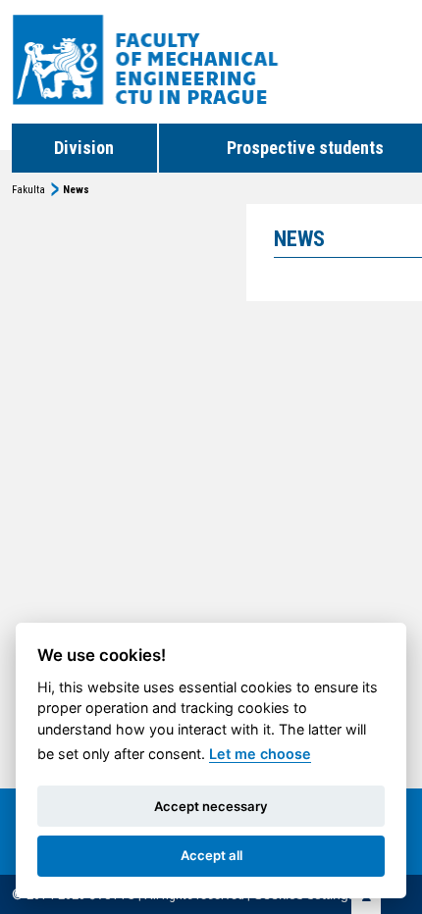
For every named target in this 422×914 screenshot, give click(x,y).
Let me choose (260, 753)
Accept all (211, 855)
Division (84, 147)
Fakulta (28, 189)
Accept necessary (211, 806)
